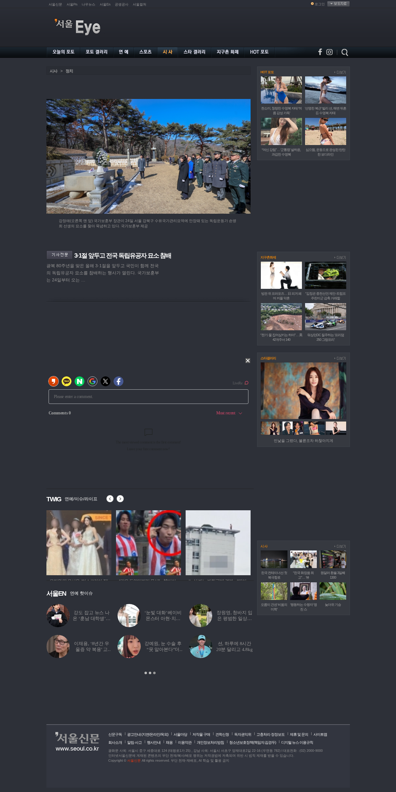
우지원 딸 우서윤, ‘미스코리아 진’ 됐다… (162, 618)
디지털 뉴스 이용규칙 (297, 742)
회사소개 (115, 742)
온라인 (155, 734)
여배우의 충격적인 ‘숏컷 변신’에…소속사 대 (235, 649)
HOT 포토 (267, 72)
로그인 (320, 4)
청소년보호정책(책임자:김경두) (252, 742)
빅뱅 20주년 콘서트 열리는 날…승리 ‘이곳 (91, 649)
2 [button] (150, 673)
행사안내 (154, 742)
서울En (105, 4)
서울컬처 (139, 4)
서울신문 (55, 4)
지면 (145, 734)
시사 (53, 71)
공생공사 (121, 4)
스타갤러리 (268, 358)
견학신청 (222, 734)
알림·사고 (134, 742)
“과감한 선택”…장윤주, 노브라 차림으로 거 (234, 618)
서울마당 (180, 734)
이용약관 (185, 742)
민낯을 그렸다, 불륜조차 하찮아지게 (303, 441)
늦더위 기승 (333, 604)
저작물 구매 (201, 734)
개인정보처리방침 (210, 742)
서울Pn (72, 4)
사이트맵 (320, 734)
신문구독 (115, 734)
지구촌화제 (268, 257)
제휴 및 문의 (299, 734)
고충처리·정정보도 (270, 734)
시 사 (263, 546)
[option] (78, 541)
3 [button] (154, 673)
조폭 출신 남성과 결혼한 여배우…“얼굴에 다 (91, 618)
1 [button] (145, 673)
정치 (69, 71)
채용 (169, 742)
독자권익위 (242, 734)
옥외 (164, 734)
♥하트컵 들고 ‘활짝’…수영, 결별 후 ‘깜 (163, 649)
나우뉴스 (88, 4)
